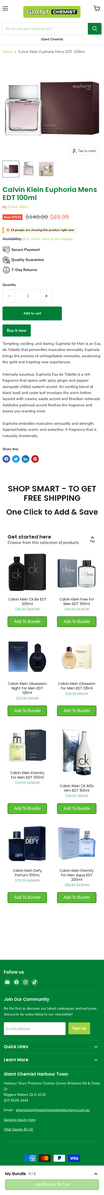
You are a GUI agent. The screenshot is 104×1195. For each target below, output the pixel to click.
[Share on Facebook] (6, 459)
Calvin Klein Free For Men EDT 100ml (76, 601)
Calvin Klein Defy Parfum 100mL (27, 872)
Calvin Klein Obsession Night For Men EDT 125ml (27, 688)
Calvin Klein (18, 206)
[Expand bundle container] (96, 1174)
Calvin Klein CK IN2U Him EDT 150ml (77, 788)
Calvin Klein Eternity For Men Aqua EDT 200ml (77, 875)
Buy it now (17, 330)
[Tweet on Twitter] (16, 459)
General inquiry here (19, 1119)
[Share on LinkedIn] (25, 459)
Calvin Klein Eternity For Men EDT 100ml (27, 775)
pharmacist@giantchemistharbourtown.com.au (53, 1110)
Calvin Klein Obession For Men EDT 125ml (76, 685)
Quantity (9, 285)
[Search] (94, 29)
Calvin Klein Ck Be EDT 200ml (27, 601)
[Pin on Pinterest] (35, 459)
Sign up (79, 1028)
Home (8, 52)
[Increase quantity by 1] (46, 296)
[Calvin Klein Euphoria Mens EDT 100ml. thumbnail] (11, 169)
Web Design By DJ (18, 1129)
